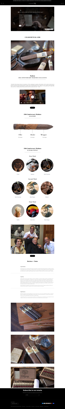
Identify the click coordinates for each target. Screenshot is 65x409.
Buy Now (32, 107)
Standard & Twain (15, 406)
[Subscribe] (39, 395)
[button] (2, 3)
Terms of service (37, 406)
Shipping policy (41, 406)
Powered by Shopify (19, 406)
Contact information (28, 406)
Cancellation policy (46, 406)
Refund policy (23, 406)
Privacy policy (33, 406)
